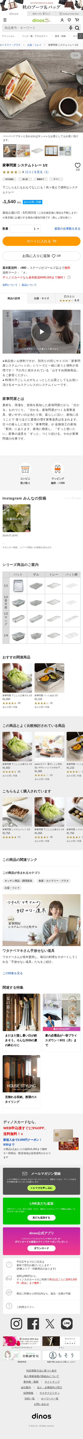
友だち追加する (41, 1217)
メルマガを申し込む (41, 1187)
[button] (3, 91)
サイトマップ (52, 1381)
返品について (29, 285)
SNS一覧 (30, 1398)
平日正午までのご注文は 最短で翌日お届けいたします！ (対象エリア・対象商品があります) (36, 1265)
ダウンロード (41, 1248)
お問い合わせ (41, 1404)
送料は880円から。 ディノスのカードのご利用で (47, 1279)
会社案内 (26, 1387)
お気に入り (69, 20)
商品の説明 (14, 298)
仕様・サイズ (41, 298)
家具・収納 (60, 36)
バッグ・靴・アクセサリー (34, 36)
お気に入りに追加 (36, 256)
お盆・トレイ (34, 45)
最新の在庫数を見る (67, 228)
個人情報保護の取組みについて (41, 1376)
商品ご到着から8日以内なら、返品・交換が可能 (44, 1293)
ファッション (8, 36)
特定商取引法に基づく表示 (41, 1370)
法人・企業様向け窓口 (49, 1387)
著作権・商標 (30, 1381)
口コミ (71, 298)
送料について (10, 285)
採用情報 (28, 1393)
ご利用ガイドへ (25, 1307)
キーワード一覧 (49, 1398)
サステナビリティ (50, 1393)
